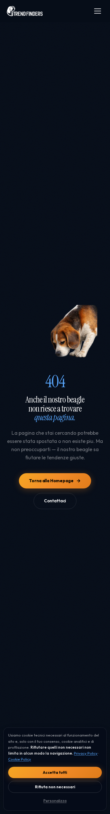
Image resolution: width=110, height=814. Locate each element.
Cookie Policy (19, 759)
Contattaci (55, 500)
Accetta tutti (55, 772)
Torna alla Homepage (51, 480)
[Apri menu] (97, 11)
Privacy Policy (86, 753)
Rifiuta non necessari (55, 786)
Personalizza (55, 800)
